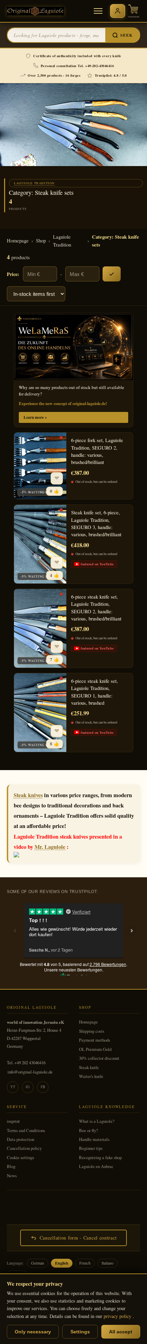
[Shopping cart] (133, 10)
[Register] (117, 11)
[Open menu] (98, 11)
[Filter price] (112, 273)
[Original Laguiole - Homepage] (35, 11)
